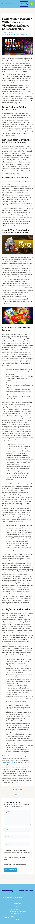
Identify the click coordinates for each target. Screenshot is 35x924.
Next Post (17, 794)
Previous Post (17, 789)
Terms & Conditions (15, 914)
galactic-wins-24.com (8, 762)
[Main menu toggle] (32, 4)
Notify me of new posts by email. (15, 864)
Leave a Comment (7, 32)
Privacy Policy (13, 909)
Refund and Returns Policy (17, 911)
